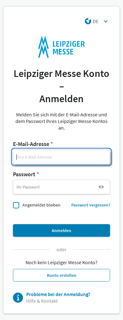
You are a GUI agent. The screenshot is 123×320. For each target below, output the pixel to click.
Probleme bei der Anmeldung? (58, 294)
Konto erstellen (61, 275)
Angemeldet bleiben (41, 205)
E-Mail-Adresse (31, 144)
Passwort (24, 174)
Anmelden (61, 230)
